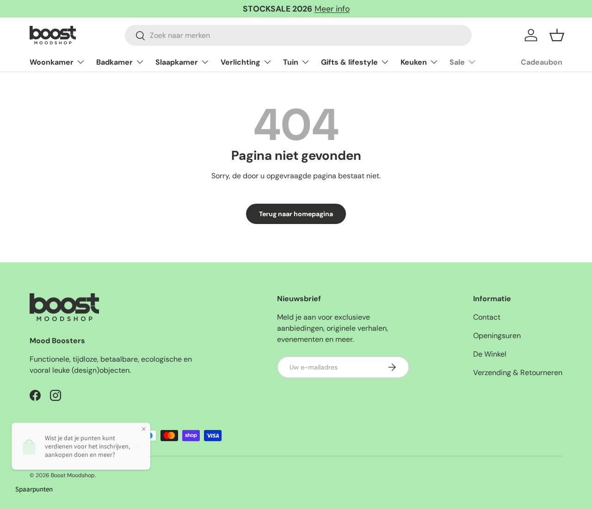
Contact (486, 317)
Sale (457, 62)
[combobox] (298, 35)
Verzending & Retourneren (517, 372)
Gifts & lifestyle (349, 62)
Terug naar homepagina (296, 214)
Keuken (414, 62)
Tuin (290, 62)
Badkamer (114, 62)
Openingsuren (497, 335)
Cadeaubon (541, 62)
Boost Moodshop (73, 475)
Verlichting (240, 62)
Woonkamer (52, 62)
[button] (557, 35)
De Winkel (489, 354)
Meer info (332, 9)
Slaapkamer (176, 62)
